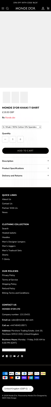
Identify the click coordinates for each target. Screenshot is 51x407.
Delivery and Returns (12, 175)
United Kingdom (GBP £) (16, 388)
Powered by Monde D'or (27, 395)
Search (5, 228)
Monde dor (10, 117)
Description (7, 161)
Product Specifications (13, 168)
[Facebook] (7, 356)
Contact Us (7, 203)
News (5, 212)
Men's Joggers (9, 246)
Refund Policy (8, 288)
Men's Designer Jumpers (13, 241)
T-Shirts (6, 259)
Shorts (5, 254)
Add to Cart (25, 150)
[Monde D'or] (25, 8)
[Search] (9, 8)
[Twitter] (3, 356)
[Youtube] (14, 356)
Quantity (6, 133)
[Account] (42, 8)
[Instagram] (11, 356)
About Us (6, 199)
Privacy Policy (8, 275)
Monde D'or (12, 395)
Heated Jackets (9, 232)
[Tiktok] (18, 356)
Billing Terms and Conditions (15, 293)
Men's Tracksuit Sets (12, 250)
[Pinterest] (22, 356)
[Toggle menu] (3, 8)
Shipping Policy (9, 284)
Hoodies (6, 237)
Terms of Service (10, 279)
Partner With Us (10, 208)
